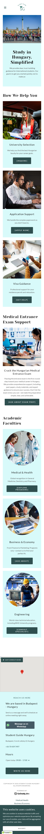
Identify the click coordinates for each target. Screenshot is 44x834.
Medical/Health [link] (22, 800)
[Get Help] (22, 300)
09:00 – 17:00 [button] (21, 760)
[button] (6, 7)
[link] (22, 7)
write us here (22, 771)
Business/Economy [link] (22, 803)
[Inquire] (22, 161)
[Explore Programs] (22, 489)
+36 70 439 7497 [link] (12, 746)
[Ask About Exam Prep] (22, 402)
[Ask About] (22, 561)
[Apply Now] (22, 230)
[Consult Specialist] (22, 631)
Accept (22, 828)
